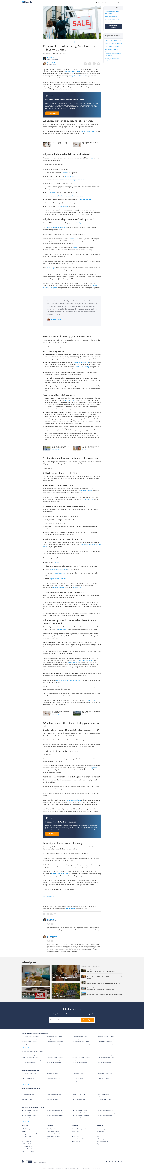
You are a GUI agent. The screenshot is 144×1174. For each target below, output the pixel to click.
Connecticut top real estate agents (81, 1057)
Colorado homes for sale (28, 1094)
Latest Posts (96, 966)
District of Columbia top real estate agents (32, 1060)
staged (57, 562)
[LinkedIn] (52, 924)
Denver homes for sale (103, 1078)
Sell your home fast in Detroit (54, 1118)
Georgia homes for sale (27, 1097)
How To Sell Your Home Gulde (29, 1151)
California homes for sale (104, 1092)
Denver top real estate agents (29, 1044)
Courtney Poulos (73, 239)
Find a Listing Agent (26, 1129)
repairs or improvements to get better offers (70, 180)
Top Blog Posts (69, 42)
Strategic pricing (87, 499)
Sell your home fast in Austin (80, 1110)
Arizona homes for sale (53, 1092)
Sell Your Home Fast (27, 1141)
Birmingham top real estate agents (55, 1039)
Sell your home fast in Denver (29, 1118)
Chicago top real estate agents (29, 1041)
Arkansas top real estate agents (106, 1055)
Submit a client (76, 1131)
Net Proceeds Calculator (28, 1149)
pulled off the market (79, 76)
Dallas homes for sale (78, 1078)
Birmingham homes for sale (28, 1076)
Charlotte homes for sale (53, 1076)
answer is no (62, 629)
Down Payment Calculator (53, 1136)
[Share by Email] (98, 63)
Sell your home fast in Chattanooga (107, 1113)
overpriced (65, 173)
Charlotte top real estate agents (80, 1039)
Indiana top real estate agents (80, 1062)
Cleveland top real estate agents (55, 1041)
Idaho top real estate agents (29, 1062)
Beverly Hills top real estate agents (30, 1039)
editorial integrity (70, 908)
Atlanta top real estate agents (54, 1036)
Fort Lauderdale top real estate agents (82, 1044)
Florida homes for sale (103, 1094)
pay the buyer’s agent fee (58, 579)
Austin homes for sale (78, 1073)
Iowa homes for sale (27, 1099)
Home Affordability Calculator (54, 1134)
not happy (53, 192)
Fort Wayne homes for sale (79, 1081)
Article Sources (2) (48, 896)
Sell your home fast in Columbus (81, 1115)
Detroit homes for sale (27, 1081)
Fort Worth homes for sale (104, 1081)
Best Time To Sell (89, 700)
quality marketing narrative (58, 569)
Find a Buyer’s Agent (52, 1129)
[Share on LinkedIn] (85, 63)
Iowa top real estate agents (105, 1062)
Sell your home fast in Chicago (29, 1115)
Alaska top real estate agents (54, 1055)
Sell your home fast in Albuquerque (30, 1110)
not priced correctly (86, 490)
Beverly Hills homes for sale (105, 1073)
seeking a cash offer (85, 199)
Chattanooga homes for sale (80, 1076)
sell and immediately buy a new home (68, 680)
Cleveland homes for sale (28, 1078)
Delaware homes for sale (79, 1094)
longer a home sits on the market (56, 227)
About (111, 2)
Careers (99, 1134)
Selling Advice (59, 42)
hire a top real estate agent (59, 874)
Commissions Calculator (28, 1146)
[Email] (48, 924)
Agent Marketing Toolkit (78, 1139)
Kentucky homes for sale (79, 1099)
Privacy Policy (86, 1168)
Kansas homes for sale (52, 1099)
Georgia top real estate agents (80, 1060)
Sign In (99, 1144)
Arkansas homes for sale (79, 1092)
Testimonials (100, 1131)
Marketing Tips (48, 42)
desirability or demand (81, 223)
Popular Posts (85, 966)
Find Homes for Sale (52, 1139)
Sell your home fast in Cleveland (55, 1115)
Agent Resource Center (78, 1134)
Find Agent (52, 834)
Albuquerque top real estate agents (30, 1036)
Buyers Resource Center (53, 1131)
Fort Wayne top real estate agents (106, 1044)
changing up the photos (73, 800)
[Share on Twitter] (89, 63)
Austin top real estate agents (80, 1036)
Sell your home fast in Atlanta (54, 1110)
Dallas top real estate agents (105, 1041)
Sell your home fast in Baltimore (106, 1110)
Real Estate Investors (102, 1141)
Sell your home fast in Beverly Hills (30, 1113)
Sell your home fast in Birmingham (55, 1113)
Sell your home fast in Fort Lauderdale (82, 1118)
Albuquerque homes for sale (29, 1073)
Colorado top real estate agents (55, 1057)
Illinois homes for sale (78, 1097)
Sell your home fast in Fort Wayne (106, 1118)
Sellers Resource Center (28, 1139)
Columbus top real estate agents (81, 1041)
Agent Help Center (76, 1136)
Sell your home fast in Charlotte (80, 1113)
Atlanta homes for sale (52, 1073)
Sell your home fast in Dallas (105, 1115)
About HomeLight (101, 1129)
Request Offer (52, 113)
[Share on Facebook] (94, 63)
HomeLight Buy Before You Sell (29, 1134)
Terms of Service (96, 1168)
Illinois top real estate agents (54, 1062)
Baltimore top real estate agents (106, 1036)
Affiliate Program (101, 1139)
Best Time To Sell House (28, 1144)
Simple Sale (24, 1131)
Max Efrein (50, 919)
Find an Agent (87, 1020)
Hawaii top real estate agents (105, 1060)
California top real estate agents (30, 1057)
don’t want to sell (69, 176)
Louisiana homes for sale (104, 1099)
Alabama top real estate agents (29, 1055)
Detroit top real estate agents (54, 1044)
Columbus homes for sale (53, 1078)
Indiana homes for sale (104, 1097)
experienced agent (60, 573)
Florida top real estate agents (54, 1060)
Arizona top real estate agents (80, 1055)
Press (98, 1136)
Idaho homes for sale (52, 1097)
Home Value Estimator (27, 1136)
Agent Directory (76, 1141)
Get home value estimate (113, 26)
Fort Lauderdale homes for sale (55, 1081)
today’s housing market (72, 71)
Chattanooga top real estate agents (107, 1039)
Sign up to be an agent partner (80, 1129)
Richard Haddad (52, 936)
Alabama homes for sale (28, 1092)
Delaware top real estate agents (106, 1057)
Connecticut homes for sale (54, 1094)
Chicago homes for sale (104, 1076)
